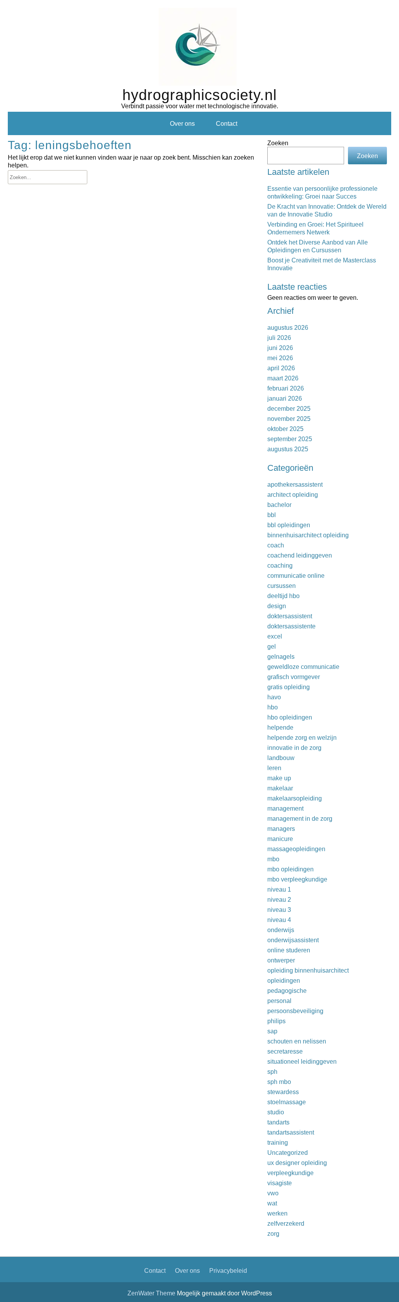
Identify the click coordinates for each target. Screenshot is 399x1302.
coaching (280, 565)
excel (274, 636)
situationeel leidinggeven (302, 1061)
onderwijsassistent (293, 940)
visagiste (279, 1183)
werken (277, 1213)
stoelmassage (286, 1102)
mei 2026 (280, 358)
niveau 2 (279, 899)
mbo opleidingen (290, 869)
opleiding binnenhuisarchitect (308, 970)
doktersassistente (291, 626)
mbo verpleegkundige (297, 879)
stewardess (283, 1092)
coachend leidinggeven (299, 555)
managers (281, 828)
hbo (272, 707)
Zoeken (277, 143)
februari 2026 (285, 388)
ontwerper (281, 960)
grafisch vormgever (293, 677)
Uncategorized (287, 1152)
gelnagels (281, 656)
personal (279, 1001)
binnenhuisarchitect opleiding (308, 535)
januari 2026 (284, 398)
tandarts (278, 1122)
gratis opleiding (288, 687)
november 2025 (289, 418)
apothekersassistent (295, 484)
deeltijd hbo (283, 596)
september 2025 (289, 439)
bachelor (279, 504)
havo (274, 697)
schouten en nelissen (296, 1041)
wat (272, 1203)
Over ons (182, 123)
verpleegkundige (290, 1173)
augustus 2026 (287, 327)
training (277, 1142)
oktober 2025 (285, 429)
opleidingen (283, 980)
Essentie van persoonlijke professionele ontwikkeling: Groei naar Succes (322, 192)
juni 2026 (280, 348)
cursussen (281, 585)
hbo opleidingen (289, 717)
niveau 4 (279, 920)
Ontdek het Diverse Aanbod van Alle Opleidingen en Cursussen (317, 246)
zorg (273, 1233)
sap (272, 1031)
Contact (226, 123)
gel (271, 646)
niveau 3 (279, 909)
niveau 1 (279, 889)
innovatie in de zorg (294, 747)
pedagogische (287, 990)
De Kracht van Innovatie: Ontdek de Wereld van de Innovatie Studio (327, 210)
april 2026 (281, 368)
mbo (273, 859)
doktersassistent (289, 616)
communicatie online (296, 575)
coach (275, 545)
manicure (280, 839)
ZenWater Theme (152, 1293)
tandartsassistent (290, 1132)
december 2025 (289, 408)
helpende (280, 727)
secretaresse (285, 1051)
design (276, 606)
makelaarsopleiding (294, 798)
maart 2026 (282, 378)
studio (275, 1112)
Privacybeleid (228, 1270)
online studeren (288, 950)
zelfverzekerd (285, 1223)
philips (276, 1021)
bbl (271, 515)
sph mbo (279, 1082)
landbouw (281, 758)
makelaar (280, 788)
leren (274, 768)
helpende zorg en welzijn (302, 737)
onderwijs (280, 930)
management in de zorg (299, 818)
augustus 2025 (287, 449)
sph (272, 1071)
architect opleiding (292, 494)
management (285, 808)
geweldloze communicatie (303, 666)
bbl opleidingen (288, 525)
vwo (273, 1193)
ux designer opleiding (297, 1163)
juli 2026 (279, 337)
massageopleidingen (296, 849)
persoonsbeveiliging (295, 1011)
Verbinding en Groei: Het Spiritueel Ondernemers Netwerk (315, 228)
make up (279, 778)
